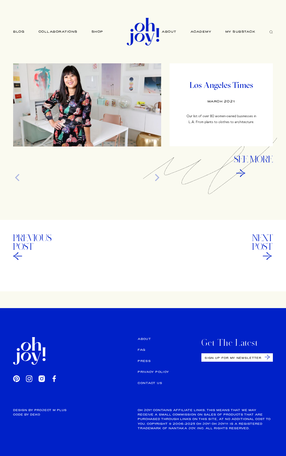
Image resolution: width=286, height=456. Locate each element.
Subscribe (267, 357)
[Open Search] (271, 31)
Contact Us (150, 383)
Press (144, 361)
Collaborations (58, 31)
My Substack (240, 31)
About (169, 31)
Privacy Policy (153, 371)
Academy (201, 31)
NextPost (262, 242)
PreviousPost (32, 242)
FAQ (141, 349)
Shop (97, 31)
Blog (19, 31)
